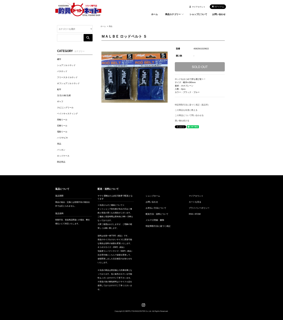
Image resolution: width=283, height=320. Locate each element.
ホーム (154, 14)
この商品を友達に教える (186, 110)
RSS (191, 214)
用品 (110, 26)
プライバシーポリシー (199, 208)
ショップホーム (153, 196)
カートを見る (195, 202)
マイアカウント (198, 7)
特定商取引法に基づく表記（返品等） (192, 105)
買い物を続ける (182, 120)
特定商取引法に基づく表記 (158, 226)
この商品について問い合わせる (189, 115)
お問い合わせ (219, 14)
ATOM (198, 214)
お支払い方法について (156, 208)
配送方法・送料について (157, 214)
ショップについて (198, 14)
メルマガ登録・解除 (155, 220)
